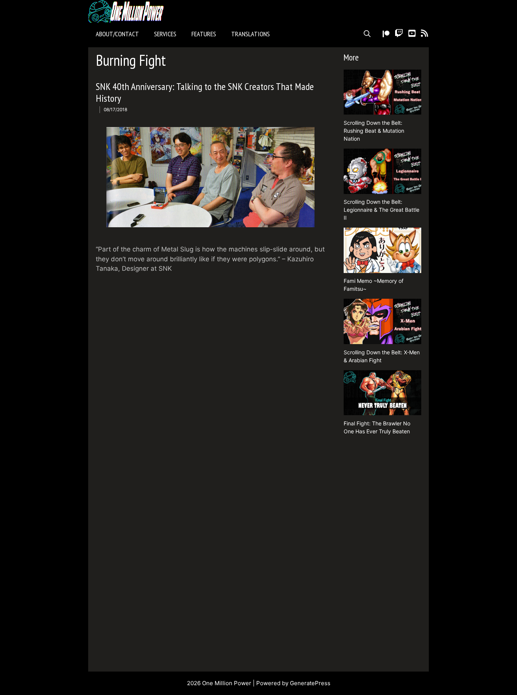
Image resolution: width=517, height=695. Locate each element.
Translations (250, 33)
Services (165, 33)
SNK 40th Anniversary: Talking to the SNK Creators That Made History (205, 92)
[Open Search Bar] (367, 34)
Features (204, 33)
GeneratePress (310, 683)
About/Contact (117, 33)
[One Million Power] (128, 11)
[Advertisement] (382, 554)
